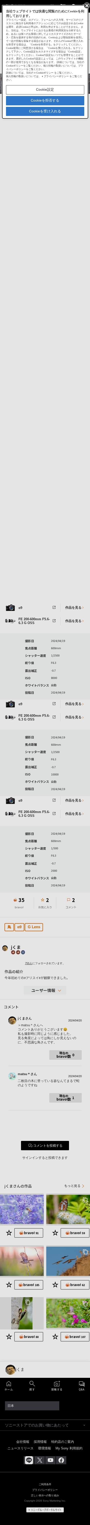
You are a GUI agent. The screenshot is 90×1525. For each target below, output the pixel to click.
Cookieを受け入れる (45, 111)
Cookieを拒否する (45, 100)
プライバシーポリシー (56, 76)
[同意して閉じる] (86, 5)
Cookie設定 (45, 89)
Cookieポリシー (45, 72)
